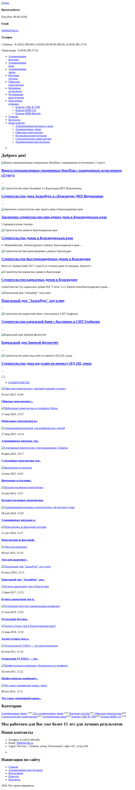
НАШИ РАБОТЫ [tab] (19, 382)
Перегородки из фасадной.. (18, 539)
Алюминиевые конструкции (32, 141)
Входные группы (13, 77)
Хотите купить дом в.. (15, 638)
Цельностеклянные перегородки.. (22, 500)
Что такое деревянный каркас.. (21, 698)
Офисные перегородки (16, 83)
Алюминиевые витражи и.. (18, 520)
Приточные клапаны (15, 102)
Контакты (14, 119)
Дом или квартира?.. (14, 559)
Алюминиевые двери (28, 129)
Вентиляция (15, 773)
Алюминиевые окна (54, 716)
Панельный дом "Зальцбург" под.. (23, 579)
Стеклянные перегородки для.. (21, 460)
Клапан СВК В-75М (27, 107)
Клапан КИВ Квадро (28, 113)
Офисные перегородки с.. (17, 401)
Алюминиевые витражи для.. (20, 440)
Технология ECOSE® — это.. (19, 658)
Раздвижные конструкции (16, 96)
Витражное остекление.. (16, 480)
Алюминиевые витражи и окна (34, 126)
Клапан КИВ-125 (25, 110)
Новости (13, 776)
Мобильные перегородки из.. (19, 421)
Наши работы (16, 122)
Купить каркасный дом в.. (18, 599)
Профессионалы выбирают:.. (19, 678)
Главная (13, 116)
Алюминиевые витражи (17, 58)
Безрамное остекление (15, 90)
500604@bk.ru (9, 30)
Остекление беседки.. (14, 619)
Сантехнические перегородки (33, 138)
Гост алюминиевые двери (48, 713)
